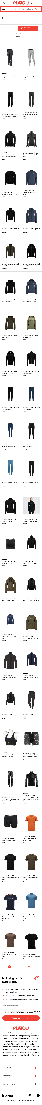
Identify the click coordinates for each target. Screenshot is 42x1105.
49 (29, 967)
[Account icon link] (32, 2)
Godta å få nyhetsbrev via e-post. (22, 1012)
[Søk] (36, 9)
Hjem (3, 15)
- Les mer (21, 1058)
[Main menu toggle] (3, 9)
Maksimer (31, 1101)
